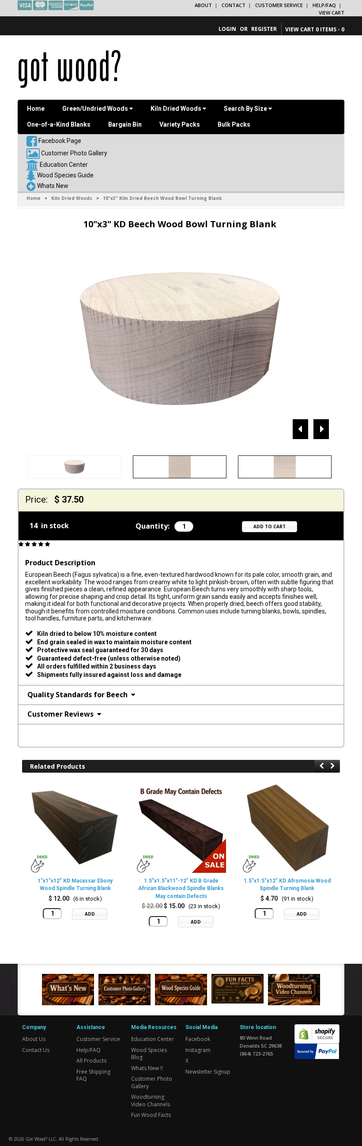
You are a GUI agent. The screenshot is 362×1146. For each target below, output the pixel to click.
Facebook (197, 1039)
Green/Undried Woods (95, 108)
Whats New (52, 185)
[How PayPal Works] (316, 1051)
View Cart (331, 12)
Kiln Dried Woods (177, 108)
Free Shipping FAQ (93, 1075)
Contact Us (35, 1050)
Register (264, 29)
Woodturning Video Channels (150, 1100)
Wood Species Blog (149, 1053)
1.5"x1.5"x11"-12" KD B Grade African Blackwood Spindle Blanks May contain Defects (181, 888)
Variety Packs (179, 124)
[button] (35, 544)
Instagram (198, 1050)
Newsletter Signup (207, 1071)
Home (36, 108)
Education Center (64, 164)
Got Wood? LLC (41, 1139)
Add (90, 914)
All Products (91, 1060)
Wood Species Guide (65, 175)
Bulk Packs (234, 124)
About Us (33, 1039)
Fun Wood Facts (151, 1115)
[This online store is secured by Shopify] (316, 1029)
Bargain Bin (125, 124)
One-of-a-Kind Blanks (58, 124)
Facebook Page (59, 140)
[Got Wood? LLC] (69, 68)
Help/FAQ (324, 5)
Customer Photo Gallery (74, 153)
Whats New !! (147, 1068)
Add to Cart (269, 526)
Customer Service (279, 5)
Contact (233, 5)
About (203, 5)
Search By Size (246, 108)
